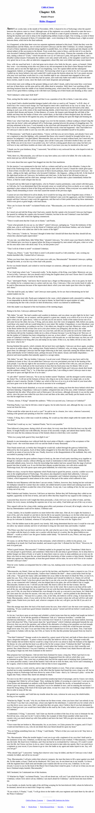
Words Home (32, 807)
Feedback (70, 807)
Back (23, 807)
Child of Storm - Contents (34, 800)
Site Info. (61, 807)
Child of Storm (47, 7)
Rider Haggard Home (47, 807)
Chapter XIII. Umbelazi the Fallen (58, 800)
